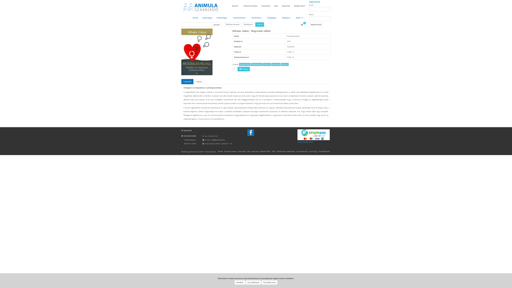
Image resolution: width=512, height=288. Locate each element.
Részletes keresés (232, 24)
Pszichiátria (256, 18)
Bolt (276, 6)
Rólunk (235, 6)
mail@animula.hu (218, 140)
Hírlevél (260, 24)
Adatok (199, 81)
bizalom (285, 64)
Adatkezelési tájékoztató (286, 151)
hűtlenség (276, 64)
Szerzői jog (313, 151)
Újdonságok (207, 18)
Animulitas (265, 6)
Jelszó (311, 14)
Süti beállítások (324, 151)
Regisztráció (314, 2)
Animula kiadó (210, 152)
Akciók (195, 18)
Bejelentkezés (316, 24)
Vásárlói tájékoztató (305, 142)
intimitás (267, 64)
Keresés (216, 24)
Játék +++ (299, 18)
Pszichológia (222, 18)
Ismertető (187, 81)
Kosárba (244, 69)
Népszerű (286, 18)
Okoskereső (248, 24)
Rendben (239, 282)
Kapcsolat (286, 6)
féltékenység (256, 64)
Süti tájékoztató (302, 151)
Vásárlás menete (250, 6)
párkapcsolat (245, 64)
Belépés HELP (299, 6)
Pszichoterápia (239, 18)
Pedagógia (271, 18)
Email (311, 5)
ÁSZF (273, 151)
